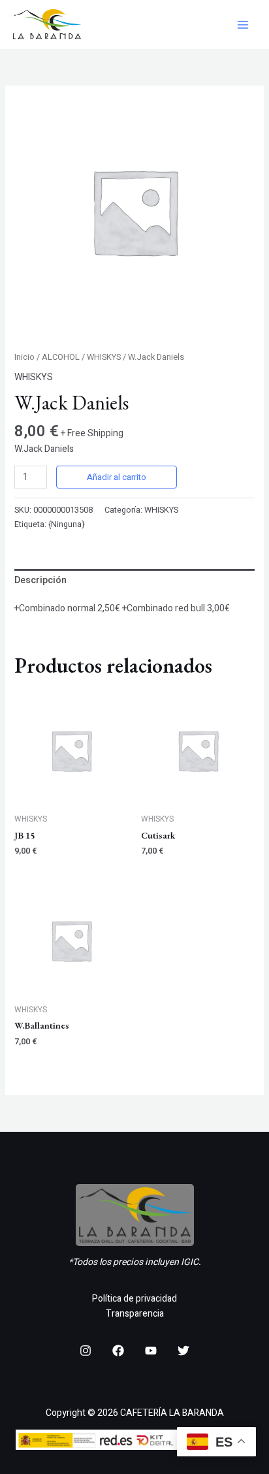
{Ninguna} (66, 524)
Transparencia (135, 1314)
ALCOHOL (61, 357)
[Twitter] (183, 1350)
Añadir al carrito (116, 477)
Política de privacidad (134, 1299)
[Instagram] (85, 1350)
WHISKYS (104, 357)
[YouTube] (151, 1350)
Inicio (24, 357)
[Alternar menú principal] (243, 25)
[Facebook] (118, 1350)
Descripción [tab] (40, 580)
